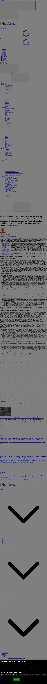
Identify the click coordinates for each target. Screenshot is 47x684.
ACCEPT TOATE (16, 679)
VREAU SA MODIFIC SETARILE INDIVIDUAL (16, 681)
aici (21, 668)
